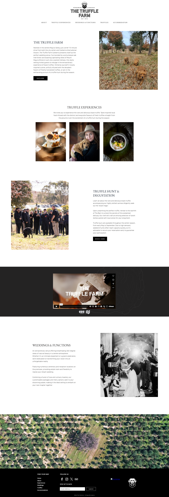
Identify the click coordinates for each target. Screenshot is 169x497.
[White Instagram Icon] (67, 479)
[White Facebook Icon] (62, 479)
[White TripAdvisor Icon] (76, 479)
